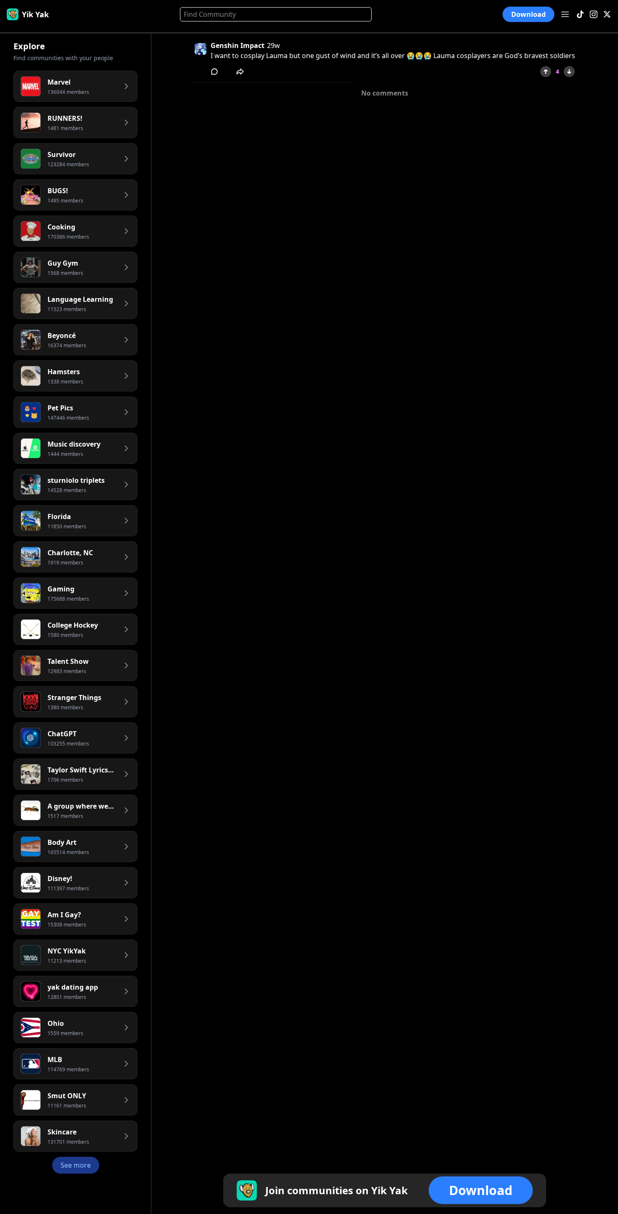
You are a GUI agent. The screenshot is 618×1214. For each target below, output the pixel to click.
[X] (607, 15)
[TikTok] (580, 15)
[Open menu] (565, 14)
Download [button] (528, 14)
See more (76, 1165)
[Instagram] (593, 15)
